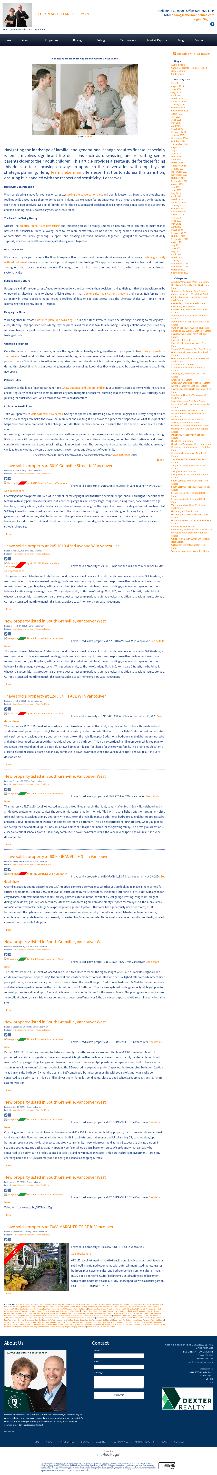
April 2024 (176, 159)
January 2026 (177, 104)
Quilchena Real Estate (182, 440)
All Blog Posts (178, 64)
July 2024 (176, 150)
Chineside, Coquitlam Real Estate (188, 303)
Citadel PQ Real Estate (182, 306)
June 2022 (176, 220)
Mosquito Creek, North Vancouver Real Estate (35, 1315)
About (50, 1441)
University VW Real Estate (184, 511)
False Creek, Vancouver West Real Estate (122, 1309)
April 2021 (176, 254)
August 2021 (177, 242)
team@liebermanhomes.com (193, 15)
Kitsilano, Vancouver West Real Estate (190, 382)
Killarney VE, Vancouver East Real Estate (144, 1311)
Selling (100, 1441)
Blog (181, 40)
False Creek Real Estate (183, 339)
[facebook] (211, 23)
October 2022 (178, 208)
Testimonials (128, 40)
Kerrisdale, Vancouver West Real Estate (113, 1311)
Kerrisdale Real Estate (182, 364)
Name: (97, 1350)
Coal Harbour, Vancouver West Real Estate (70, 1307)
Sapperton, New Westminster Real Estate (95, 1320)
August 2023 (177, 184)
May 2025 (176, 122)
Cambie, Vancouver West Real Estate (190, 294)
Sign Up (208, 19)
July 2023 (176, 187)
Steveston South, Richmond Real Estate (118, 1322)
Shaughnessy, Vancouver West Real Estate (148, 1320)
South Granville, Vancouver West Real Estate (32, 473)
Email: (97, 1361)
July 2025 (176, 116)
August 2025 (177, 113)
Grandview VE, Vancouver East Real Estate (26, 1311)
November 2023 (179, 174)
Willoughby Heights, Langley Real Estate (71, 1326)
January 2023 (177, 205)
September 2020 (179, 272)
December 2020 (179, 263)
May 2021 (176, 251)
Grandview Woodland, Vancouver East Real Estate (61, 1311)
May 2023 (176, 193)
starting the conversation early (84, 194)
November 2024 (179, 138)
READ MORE (9, 1431)
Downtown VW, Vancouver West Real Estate (136, 1307)
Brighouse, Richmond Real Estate (188, 291)
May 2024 (176, 156)
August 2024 (177, 147)
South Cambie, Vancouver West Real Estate (20, 1322)
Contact (200, 40)
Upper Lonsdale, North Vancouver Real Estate (81, 1324)
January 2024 (177, 168)
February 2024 (178, 165)
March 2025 (177, 128)
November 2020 (179, 266)
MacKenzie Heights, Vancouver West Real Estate (131, 1313)
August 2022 (177, 214)
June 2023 (176, 190)
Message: (99, 1372)
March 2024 (177, 162)
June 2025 (176, 119)
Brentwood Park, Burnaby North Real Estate (61, 1304)
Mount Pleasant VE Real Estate (187, 410)
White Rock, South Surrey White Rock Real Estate (36, 1326)
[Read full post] (36, 483)
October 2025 (178, 107)
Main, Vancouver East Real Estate (188, 401)
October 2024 (178, 141)
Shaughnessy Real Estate (184, 471)
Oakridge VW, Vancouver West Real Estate (49, 1318)
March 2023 (177, 199)
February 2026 (178, 101)
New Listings (178, 70)
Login (196, 19)
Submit (119, 1395)
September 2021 (179, 239)
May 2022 (176, 223)
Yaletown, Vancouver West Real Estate (191, 550)
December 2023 (179, 171)
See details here (14, 491)
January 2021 (177, 260)
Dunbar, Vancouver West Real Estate (190, 327)
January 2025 (177, 135)
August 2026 (177, 86)
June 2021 (176, 248)
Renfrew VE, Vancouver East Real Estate (32, 1320)
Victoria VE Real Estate (183, 526)
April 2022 (176, 226)
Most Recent (177, 83)
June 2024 (176, 153)
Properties (67, 1441)
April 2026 (176, 95)
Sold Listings (177, 73)
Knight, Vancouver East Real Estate (189, 385)
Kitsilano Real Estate (181, 379)
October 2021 (178, 236)
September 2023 (179, 180)
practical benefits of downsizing (39, 226)
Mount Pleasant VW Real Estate (187, 419)
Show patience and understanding (83, 388)
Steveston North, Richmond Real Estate (87, 1322)
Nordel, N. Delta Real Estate (185, 422)
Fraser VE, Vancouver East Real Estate (191, 349)
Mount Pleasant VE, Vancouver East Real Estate (94, 1315)
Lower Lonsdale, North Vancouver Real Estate (95, 1313)
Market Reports (157, 40)
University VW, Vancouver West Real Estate (47, 1324)
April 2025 (176, 125)
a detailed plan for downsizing (54, 320)
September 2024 (179, 144)
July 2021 (176, 245)
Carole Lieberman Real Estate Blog (189, 67)
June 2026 (176, 89)
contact (36, 1425)
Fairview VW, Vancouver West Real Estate (72, 1309)
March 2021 (177, 257)
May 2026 (176, 92)
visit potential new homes (47, 414)
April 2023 (176, 196)
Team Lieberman (65, 172)
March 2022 (177, 229)
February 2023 (178, 202)
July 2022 (176, 217)
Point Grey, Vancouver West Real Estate (80, 1318)
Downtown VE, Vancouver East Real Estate (103, 1307)
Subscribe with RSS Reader (193, 54)
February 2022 (178, 232)
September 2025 (179, 110)
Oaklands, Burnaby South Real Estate (190, 425)
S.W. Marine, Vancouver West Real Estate (63, 1320)
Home (7, 40)
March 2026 (177, 98)
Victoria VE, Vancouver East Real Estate (191, 529)
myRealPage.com (108, 1454)
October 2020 (178, 269)
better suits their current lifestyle (106, 293)
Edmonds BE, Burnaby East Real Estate (191, 330)
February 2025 (178, 132)
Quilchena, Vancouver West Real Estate (191, 443)
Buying (85, 1441)
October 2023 (178, 177)
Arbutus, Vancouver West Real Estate (190, 281)
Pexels (89, 136)
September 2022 (179, 211)
